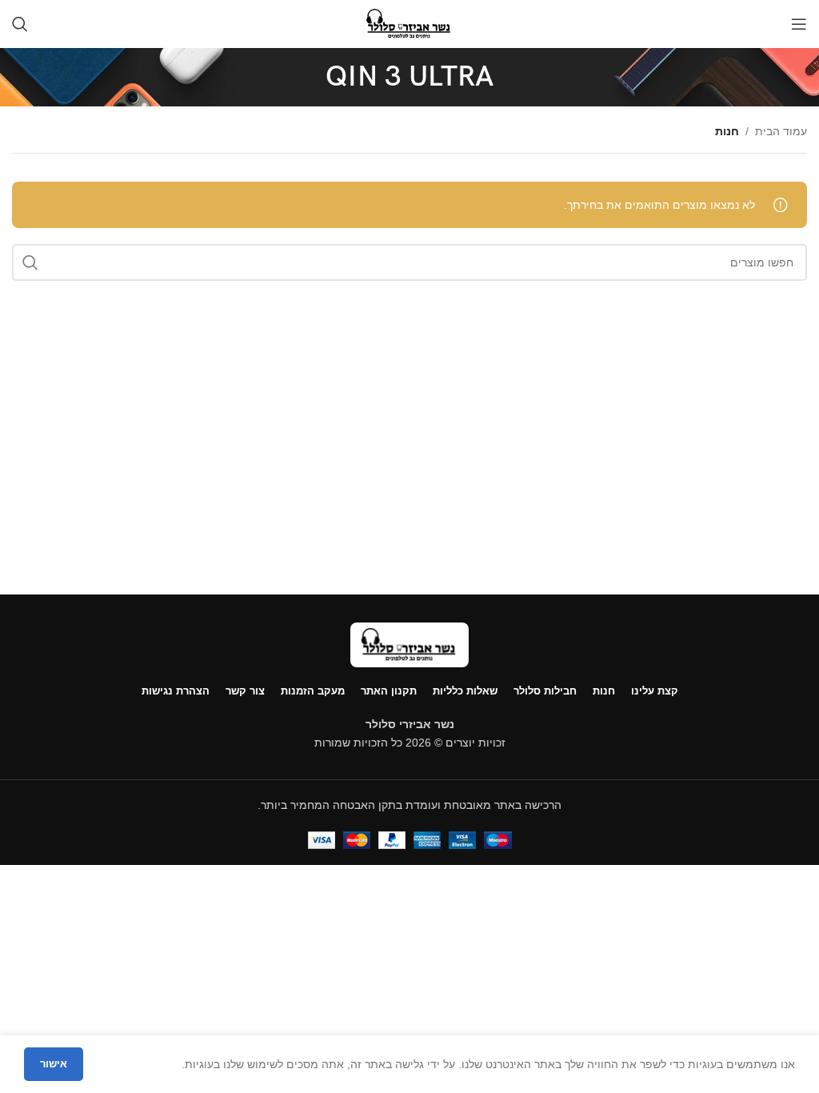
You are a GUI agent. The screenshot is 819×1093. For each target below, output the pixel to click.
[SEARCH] (30, 262)
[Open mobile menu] (799, 24)
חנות (727, 131)
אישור (53, 1064)
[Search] (20, 24)
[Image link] (409, 644)
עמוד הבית (781, 131)
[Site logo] (409, 23)
